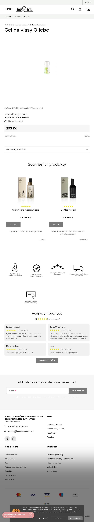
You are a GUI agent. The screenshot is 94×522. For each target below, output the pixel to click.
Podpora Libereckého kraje (15, 467)
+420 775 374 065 (18, 426)
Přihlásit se (78, 391)
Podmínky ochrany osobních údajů (61, 459)
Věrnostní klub (10, 475)
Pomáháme (9, 479)
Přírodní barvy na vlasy (56, 429)
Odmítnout (59, 518)
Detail (13, 225)
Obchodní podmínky (55, 455)
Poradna (50, 437)
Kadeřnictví (51, 433)
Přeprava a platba (54, 463)
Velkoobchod (52, 467)
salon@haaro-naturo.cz (21, 431)
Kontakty (8, 471)
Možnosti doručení (15, 121)
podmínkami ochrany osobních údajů (61, 397)
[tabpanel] (25, 208)
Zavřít (17, 135)
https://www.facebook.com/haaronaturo (7, 438)
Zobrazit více (47, 360)
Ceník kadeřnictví (11, 455)
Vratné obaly (52, 471)
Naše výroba (9, 459)
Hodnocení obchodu (47, 313)
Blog (6, 463)
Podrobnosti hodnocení (36, 25)
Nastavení (43, 518)
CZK (87, 2)
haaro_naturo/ (13, 438)
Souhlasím (76, 518)
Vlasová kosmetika (54, 425)
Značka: (10, 136)
